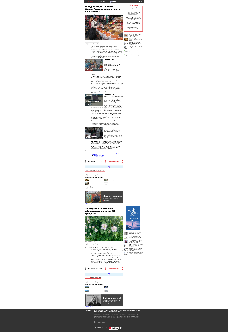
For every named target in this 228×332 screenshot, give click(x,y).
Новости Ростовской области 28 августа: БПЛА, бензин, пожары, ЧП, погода (133, 8)
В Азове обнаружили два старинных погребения (95, 183)
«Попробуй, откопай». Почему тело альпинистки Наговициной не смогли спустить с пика (135, 241)
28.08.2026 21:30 (88, 206)
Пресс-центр (107, 310)
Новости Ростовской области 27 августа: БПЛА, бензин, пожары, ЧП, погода (96, 287)
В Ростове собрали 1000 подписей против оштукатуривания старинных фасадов (112, 180)
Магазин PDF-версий (114, 310)
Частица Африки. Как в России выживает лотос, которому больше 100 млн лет (135, 55)
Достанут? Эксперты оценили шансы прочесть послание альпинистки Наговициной (136, 51)
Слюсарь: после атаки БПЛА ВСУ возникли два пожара (133, 28)
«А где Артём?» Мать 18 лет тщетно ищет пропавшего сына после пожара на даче (135, 47)
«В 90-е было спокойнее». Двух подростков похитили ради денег (135, 237)
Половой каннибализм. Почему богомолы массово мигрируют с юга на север (133, 18)
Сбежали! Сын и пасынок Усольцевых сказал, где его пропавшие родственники (136, 245)
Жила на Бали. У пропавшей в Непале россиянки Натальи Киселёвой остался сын (133, 13)
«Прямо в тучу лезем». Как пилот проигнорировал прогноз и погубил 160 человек (115, 291)
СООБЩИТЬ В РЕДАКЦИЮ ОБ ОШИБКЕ (113, 311)
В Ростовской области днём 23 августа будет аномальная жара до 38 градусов (96, 291)
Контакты (138, 310)
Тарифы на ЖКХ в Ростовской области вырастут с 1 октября (133, 23)
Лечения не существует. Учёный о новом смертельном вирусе (135, 233)
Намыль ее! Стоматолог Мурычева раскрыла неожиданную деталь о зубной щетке (135, 249)
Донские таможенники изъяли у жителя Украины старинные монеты (96, 180)
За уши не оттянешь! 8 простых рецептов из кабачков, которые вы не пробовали (136, 39)
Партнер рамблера (104, 327)
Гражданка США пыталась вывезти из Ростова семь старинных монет (114, 183)
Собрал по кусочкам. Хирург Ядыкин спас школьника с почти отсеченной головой (136, 253)
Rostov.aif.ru (96, 241)
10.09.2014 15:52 (88, 4)
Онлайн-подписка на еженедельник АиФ (127, 310)
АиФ (93, 40)
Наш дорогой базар (98, 156)
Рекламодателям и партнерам (100, 311)
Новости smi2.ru (89, 203)
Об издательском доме (98, 310)
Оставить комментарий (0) (114, 161)
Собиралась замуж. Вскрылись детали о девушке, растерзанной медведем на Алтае (135, 43)
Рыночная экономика (99, 155)
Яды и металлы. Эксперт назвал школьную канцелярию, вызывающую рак (135, 35)
